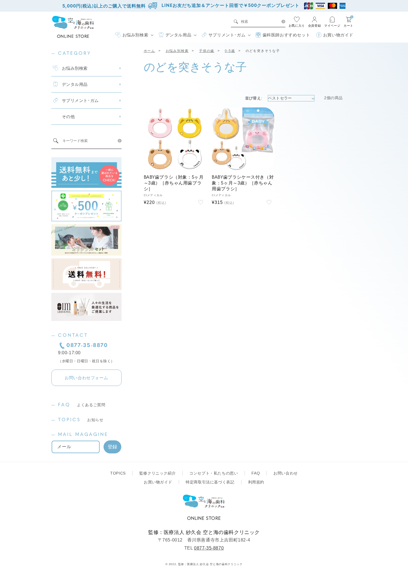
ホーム (149, 51)
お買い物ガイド (158, 482)
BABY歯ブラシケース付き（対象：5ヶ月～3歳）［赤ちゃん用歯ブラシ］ (243, 183)
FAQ (81, 405)
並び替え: (253, 98)
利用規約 (256, 482)
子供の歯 (206, 51)
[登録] (112, 446)
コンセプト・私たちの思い (213, 473)
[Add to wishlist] (200, 202)
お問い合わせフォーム (86, 377)
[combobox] (259, 22)
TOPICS (81, 420)
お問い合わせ (285, 473)
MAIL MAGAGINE (83, 435)
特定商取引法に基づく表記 (210, 482)
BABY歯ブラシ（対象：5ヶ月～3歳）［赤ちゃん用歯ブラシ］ (174, 183)
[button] (134, 35)
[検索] (283, 22)
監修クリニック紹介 (157, 473)
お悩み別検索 (177, 51)
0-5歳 (230, 51)
